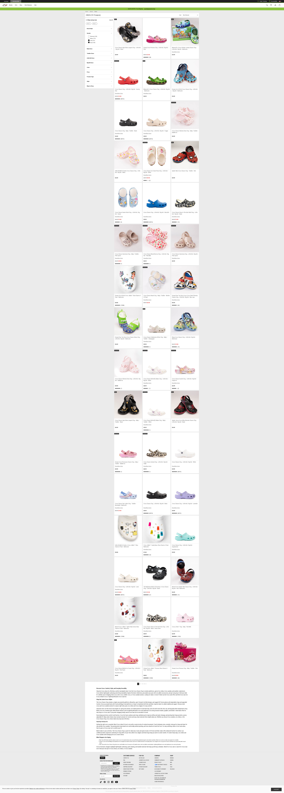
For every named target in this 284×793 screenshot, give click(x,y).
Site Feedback (126, 773)
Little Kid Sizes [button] (90, 58)
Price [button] (88, 72)
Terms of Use (157, 766)
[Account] (275, 5)
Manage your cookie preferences (37, 788)
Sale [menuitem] (35, 5)
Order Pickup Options (128, 769)
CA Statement (157, 771)
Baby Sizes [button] (89, 48)
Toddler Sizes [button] (90, 53)
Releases (172, 769)
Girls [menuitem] (16, 5)
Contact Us (126, 758)
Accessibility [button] (274, 1)
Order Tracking (263, 1)
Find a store (103, 773)
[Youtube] (117, 782)
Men (171, 762)
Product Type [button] (90, 76)
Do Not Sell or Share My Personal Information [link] (160, 778)
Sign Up (102, 757)
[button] (280, 1)
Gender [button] (89, 33)
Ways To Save (142, 764)
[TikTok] (101, 782)
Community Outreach (159, 760)
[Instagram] (109, 782)
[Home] (5, 5)
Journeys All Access (144, 760)
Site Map (125, 775)
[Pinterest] (105, 782)
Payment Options (127, 771)
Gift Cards (141, 769)
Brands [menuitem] (10, 5)
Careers (156, 758)
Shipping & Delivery (127, 766)
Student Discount (143, 766)
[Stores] (271, 5)
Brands (172, 758)
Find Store (116, 776)
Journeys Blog (142, 762)
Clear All (111, 19)
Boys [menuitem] (21, 5)
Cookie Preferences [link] (159, 781)
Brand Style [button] (90, 28)
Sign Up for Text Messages (106, 761)
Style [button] (88, 81)
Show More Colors (176, 51)
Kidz (171, 764)
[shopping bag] (280, 5)
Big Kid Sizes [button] (90, 62)
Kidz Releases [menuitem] (28, 5)
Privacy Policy (157, 762)
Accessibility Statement (160, 769)
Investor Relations (159, 775)
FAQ (124, 760)
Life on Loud (141, 758)
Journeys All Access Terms (161, 773)
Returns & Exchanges (128, 764)
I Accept (276, 789)
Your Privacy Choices (162, 764)
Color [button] (88, 67)
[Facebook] (112, 782)
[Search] (267, 5)
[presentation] (11, 5)
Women (171, 760)
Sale (171, 766)
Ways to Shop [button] (90, 86)
